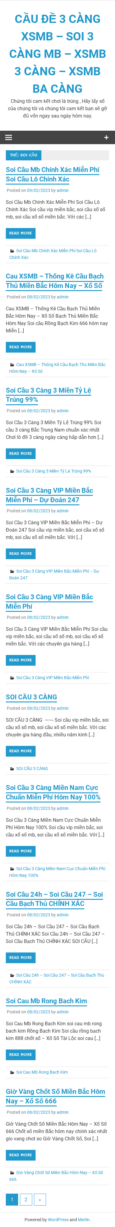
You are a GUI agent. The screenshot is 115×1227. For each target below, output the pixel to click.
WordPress (58, 1219)
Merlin (84, 1219)
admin (63, 190)
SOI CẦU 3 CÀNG (31, 697)
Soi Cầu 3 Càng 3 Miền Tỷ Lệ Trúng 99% (53, 471)
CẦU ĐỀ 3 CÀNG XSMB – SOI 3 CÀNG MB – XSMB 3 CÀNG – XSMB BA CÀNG (57, 53)
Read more (20, 233)
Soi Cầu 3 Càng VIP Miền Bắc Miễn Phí (52, 677)
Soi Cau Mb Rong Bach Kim (46, 1001)
